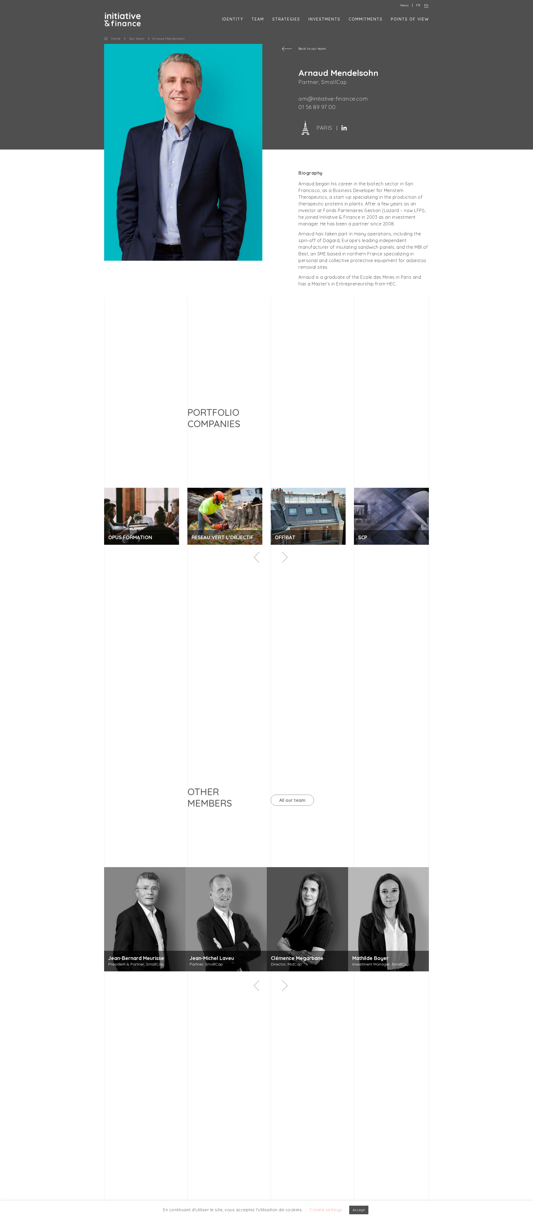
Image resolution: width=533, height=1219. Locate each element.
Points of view (410, 19)
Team (258, 19)
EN (426, 5)
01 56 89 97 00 (316, 106)
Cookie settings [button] (326, 1209)
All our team (292, 800)
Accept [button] (359, 1210)
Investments (324, 19)
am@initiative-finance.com (333, 98)
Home (115, 38)
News (404, 5)
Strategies (286, 19)
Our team (137, 38)
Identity (232, 19)
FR (418, 5)
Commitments (366, 19)
